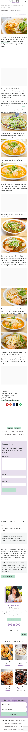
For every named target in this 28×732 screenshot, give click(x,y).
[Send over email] (20, 404)
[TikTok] (19, 625)
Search (14, 631)
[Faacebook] (9, 625)
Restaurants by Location (11, 5)
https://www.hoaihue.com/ (10, 400)
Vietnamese (17, 428)
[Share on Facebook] (14, 404)
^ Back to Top (6, 720)
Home (2, 5)
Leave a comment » (18, 434)
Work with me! (18, 726)
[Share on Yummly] (10, 404)
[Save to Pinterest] (7, 404)
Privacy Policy (9, 726)
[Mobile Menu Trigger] (1, 2)
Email (4, 482)
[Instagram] (11, 625)
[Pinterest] (14, 625)
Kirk (2, 546)
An (2, 525)
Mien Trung (5, 41)
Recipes (18, 720)
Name (4, 474)
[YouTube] (17, 625)
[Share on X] (17, 404)
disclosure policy (22, 14)
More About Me (14, 619)
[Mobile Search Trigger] (26, 2)
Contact (7, 723)
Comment (6, 456)
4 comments (7, 434)
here (23, 106)
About (23, 720)
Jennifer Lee (5, 10)
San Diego (21, 5)
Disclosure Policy (16, 723)
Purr (23, 729)
